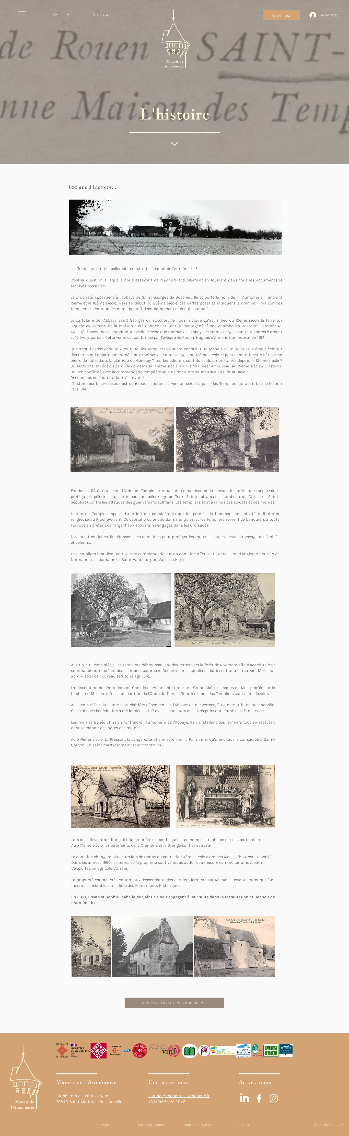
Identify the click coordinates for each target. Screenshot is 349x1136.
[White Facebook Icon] (259, 1098)
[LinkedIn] (244, 1098)
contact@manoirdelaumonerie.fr (179, 1095)
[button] (22, 15)
